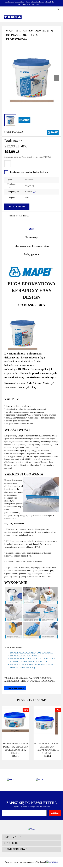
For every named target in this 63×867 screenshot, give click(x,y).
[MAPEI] (53, 132)
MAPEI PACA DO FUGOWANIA (24, 656)
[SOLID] (46, 780)
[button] (31, 837)
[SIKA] (17, 780)
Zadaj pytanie (17, 207)
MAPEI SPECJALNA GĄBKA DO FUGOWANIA (31, 653)
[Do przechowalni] (7, 163)
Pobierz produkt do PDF (19, 216)
